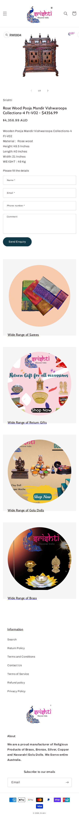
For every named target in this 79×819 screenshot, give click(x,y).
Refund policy (16, 682)
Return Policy (16, 648)
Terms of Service (18, 673)
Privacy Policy (16, 691)
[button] (5, 13)
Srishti (43, 813)
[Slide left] (31, 91)
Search (12, 639)
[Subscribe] (67, 782)
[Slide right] (48, 91)
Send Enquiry (17, 241)
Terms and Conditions (21, 656)
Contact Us (14, 665)
